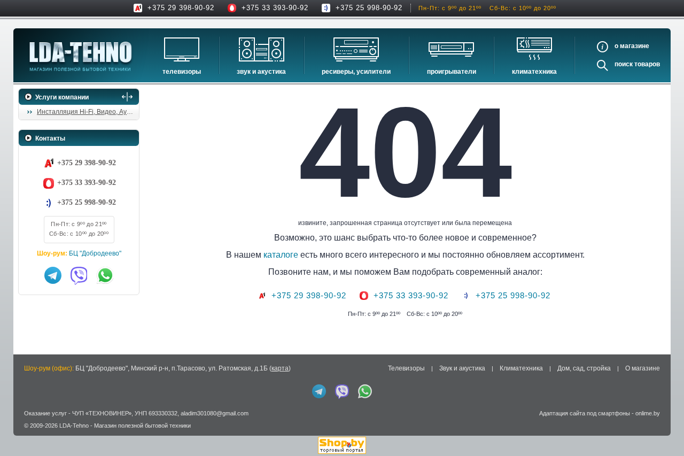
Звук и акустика (261, 71)
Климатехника (534, 71)
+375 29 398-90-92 (180, 8)
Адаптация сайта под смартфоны (584, 413)
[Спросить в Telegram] (52, 275)
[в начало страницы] (662, 423)
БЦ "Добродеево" (95, 253)
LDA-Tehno (74, 425)
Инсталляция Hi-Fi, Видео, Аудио (87, 111)
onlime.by (647, 413)
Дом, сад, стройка (584, 368)
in (28, 433)
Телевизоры (181, 71)
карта (280, 368)
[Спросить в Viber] (79, 275)
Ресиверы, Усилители (356, 71)
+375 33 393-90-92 (275, 8)
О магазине (642, 368)
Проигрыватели (451, 71)
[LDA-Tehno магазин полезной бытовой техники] (80, 56)
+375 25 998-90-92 (369, 8)
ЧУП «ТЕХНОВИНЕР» (101, 413)
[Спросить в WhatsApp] (105, 275)
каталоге (280, 254)
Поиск (624, 64)
